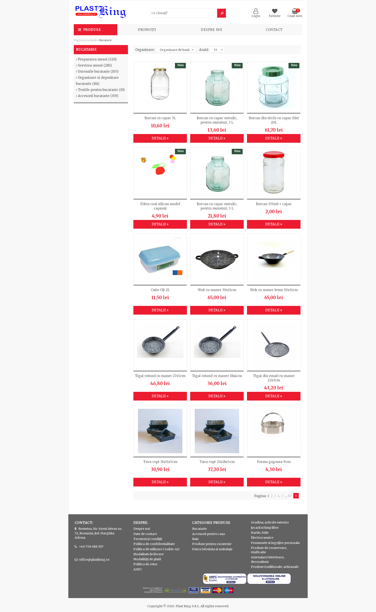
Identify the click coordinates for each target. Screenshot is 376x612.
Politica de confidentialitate (154, 544)
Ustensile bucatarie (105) (98, 71)
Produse (92, 30)
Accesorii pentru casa (208, 534)
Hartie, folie (260, 533)
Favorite (274, 16)
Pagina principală (85, 40)
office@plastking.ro (94, 560)
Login (256, 16)
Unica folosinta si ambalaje (212, 549)
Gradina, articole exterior (270, 522)
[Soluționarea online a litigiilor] (269, 583)
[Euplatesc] (188, 594)
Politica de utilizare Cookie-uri (156, 549)
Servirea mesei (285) (95, 65)
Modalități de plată (147, 559)
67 (290, 496)
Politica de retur (145, 564)
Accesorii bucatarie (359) (98, 96)
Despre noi (211, 30)
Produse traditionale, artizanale (275, 567)
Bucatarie (199, 529)
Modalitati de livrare (148, 554)
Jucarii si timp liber (265, 528)
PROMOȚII (147, 30)
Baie (195, 539)
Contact (274, 30)
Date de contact (145, 534)
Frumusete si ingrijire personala (275, 543)
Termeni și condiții (147, 539)
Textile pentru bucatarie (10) (101, 90)
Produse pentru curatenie (211, 544)
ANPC (137, 569)
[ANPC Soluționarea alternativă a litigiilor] (225, 583)
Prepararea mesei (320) (97, 59)
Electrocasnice (262, 538)
